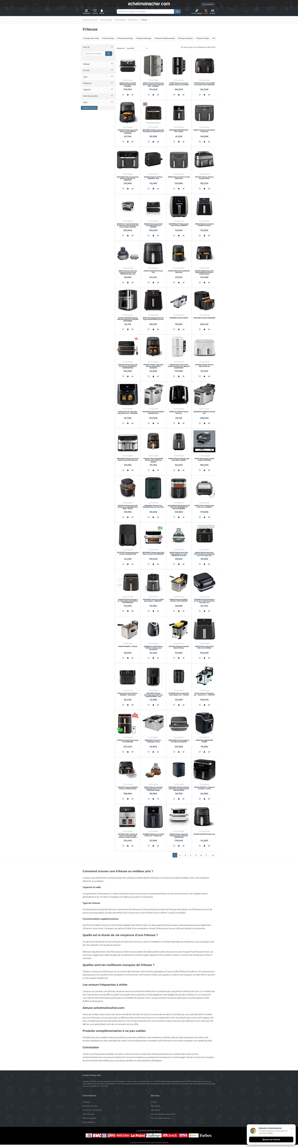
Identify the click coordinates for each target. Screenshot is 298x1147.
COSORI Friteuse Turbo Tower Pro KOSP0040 (128, 741)
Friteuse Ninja (108, 38)
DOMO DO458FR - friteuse (127, 646)
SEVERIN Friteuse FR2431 (179, 318)
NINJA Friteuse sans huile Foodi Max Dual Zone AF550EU (153, 225)
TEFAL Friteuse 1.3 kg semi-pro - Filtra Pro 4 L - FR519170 (204, 694)
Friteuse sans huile (91, 38)
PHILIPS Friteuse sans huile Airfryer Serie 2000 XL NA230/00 (128, 131)
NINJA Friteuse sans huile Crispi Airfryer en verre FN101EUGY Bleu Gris (128, 272)
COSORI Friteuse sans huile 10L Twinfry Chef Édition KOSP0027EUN (128, 366)
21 (213, 855)
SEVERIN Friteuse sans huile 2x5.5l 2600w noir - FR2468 (179, 694)
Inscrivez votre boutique (160, 1118)
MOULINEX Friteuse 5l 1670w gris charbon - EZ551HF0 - (153, 600)
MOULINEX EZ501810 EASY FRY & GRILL (178, 130)
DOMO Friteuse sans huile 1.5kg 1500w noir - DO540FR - (127, 412)
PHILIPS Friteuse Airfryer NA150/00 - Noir (153, 177)
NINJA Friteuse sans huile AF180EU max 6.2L (204, 224)
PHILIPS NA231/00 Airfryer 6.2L (153, 271)
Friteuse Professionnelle (164, 38)
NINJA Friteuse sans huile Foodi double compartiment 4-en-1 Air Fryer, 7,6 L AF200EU (204, 555)
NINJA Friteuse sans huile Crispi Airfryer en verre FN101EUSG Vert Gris (179, 554)
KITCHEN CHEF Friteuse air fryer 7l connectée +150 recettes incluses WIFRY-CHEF (128, 836)
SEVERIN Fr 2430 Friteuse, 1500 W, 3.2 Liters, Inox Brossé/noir (153, 648)
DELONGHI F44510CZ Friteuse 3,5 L (204, 412)
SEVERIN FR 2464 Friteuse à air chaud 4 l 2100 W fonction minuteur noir (204, 601)
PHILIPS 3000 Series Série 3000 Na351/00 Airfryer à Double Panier (204, 272)
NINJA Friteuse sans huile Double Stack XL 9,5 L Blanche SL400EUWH (179, 366)
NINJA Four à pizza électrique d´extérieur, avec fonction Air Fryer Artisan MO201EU (128, 225)
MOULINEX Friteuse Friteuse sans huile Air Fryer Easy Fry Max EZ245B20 (178, 788)
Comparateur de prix (90, 20)
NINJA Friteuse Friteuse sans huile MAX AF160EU (178, 459)
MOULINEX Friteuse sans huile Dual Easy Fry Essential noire (153, 130)
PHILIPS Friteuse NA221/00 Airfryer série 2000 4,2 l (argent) (153, 460)
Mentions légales (89, 1118)
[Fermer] (291, 1128)
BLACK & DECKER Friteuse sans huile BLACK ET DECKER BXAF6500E (127, 319)
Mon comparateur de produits (163, 1114)
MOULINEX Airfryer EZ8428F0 (204, 318)
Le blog (154, 1102)
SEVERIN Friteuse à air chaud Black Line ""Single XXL (153, 835)
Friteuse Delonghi (143, 38)
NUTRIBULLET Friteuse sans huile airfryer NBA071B (179, 224)
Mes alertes (155, 1110)
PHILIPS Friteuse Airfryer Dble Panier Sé (204, 365)
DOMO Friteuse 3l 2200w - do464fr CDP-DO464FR (178, 600)
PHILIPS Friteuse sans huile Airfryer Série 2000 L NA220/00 (153, 366)
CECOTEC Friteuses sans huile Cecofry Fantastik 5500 (128, 553)
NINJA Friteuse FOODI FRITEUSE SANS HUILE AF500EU (128, 84)
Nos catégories (89, 1122)
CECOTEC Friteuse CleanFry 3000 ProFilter (179, 647)
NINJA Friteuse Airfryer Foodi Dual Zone (179, 177)
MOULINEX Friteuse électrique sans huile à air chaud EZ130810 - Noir (153, 694)
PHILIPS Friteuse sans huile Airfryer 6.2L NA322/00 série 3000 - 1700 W (128, 507)
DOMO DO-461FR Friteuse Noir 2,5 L (178, 412)
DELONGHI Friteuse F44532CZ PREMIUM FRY (153, 412)
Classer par (120, 48)
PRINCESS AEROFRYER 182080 (204, 741)
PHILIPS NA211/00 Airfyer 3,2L (204, 834)
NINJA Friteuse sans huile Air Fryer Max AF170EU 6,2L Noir (153, 318)
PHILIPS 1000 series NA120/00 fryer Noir (179, 271)
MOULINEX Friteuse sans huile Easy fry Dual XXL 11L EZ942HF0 (128, 178)
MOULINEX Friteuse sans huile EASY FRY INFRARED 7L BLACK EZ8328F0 (179, 507)
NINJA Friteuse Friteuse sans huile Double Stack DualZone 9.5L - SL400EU (153, 84)
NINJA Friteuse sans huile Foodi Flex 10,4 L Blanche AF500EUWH (179, 835)
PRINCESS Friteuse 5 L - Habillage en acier (153, 741)
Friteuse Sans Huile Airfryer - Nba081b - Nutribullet (127, 694)
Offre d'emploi (89, 1114)
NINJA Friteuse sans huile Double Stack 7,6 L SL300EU (179, 83)
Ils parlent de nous (90, 1106)
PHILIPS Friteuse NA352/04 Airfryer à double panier (128, 788)
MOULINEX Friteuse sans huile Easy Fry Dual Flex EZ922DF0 (153, 553)
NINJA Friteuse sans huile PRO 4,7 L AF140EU (204, 647)
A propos (86, 1102)
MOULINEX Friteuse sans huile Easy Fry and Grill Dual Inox (128, 459)
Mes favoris (155, 1106)
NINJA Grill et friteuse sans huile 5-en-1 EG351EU (204, 506)
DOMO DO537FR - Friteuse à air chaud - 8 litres (204, 788)
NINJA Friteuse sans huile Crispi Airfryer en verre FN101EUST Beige (153, 788)
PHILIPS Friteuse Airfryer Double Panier (204, 177)
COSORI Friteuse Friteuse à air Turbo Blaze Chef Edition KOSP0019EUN (128, 601)
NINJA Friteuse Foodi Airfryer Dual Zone (204, 130)
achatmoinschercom (149, 4)
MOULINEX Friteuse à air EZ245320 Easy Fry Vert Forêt (153, 506)
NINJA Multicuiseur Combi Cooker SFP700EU (204, 459)
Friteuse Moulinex (185, 38)
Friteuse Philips (202, 38)
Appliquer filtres (89, 108)
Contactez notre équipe (92, 1110)
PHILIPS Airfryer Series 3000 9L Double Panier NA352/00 (204, 83)
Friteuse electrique (125, 38)
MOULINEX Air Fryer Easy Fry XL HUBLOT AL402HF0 (178, 741)
